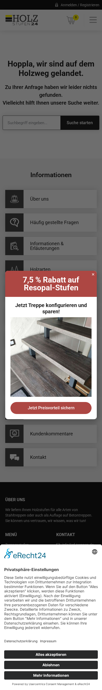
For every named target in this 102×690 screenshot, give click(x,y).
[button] (93, 274)
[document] (51, 345)
